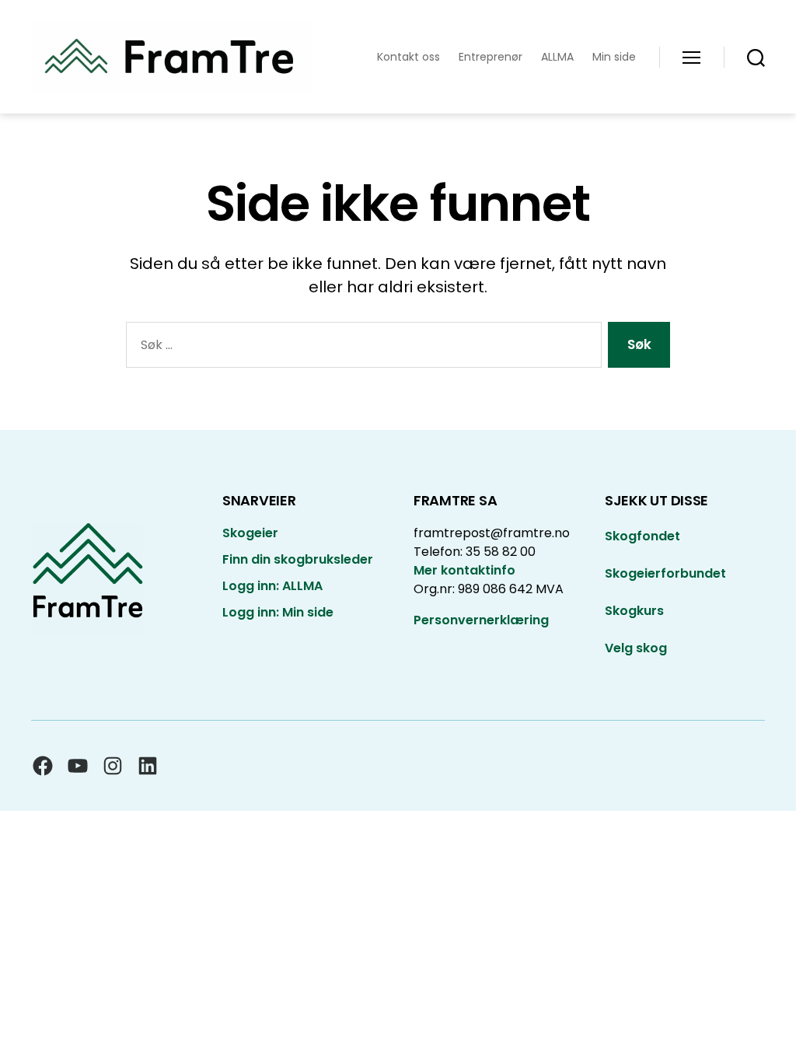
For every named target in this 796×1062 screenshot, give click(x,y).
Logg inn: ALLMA (272, 586)
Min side (614, 57)
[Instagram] (112, 765)
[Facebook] (42, 765)
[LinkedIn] (147, 765)
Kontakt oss (408, 57)
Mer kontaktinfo (464, 570)
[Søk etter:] (361, 348)
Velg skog (636, 648)
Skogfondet (642, 536)
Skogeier (250, 533)
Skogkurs (634, 611)
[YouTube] (77, 765)
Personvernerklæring (481, 620)
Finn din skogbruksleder (297, 559)
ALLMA (557, 57)
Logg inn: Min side (277, 612)
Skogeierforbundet (665, 573)
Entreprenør (490, 57)
